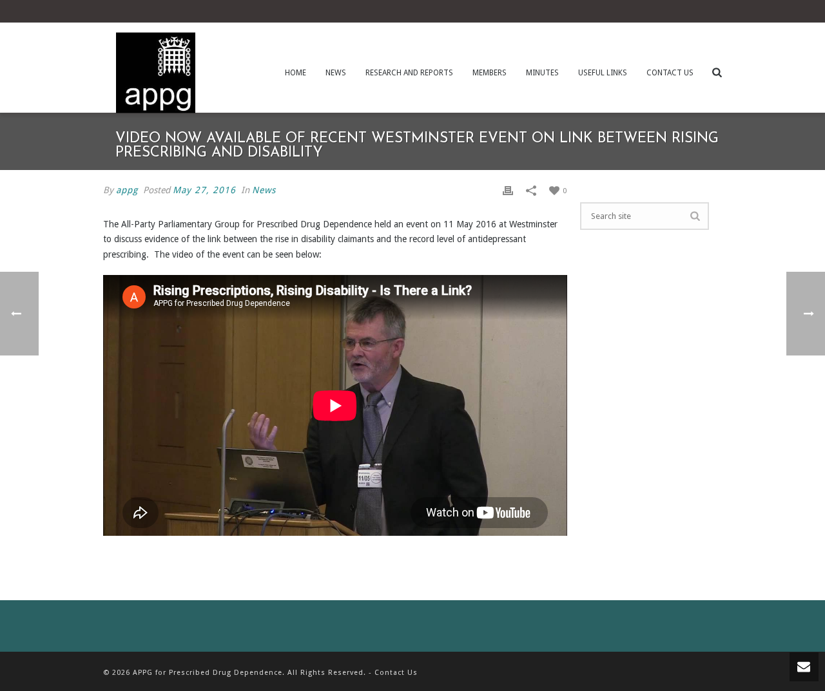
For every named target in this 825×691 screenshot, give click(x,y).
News (335, 72)
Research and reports (409, 72)
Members (489, 72)
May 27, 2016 (204, 190)
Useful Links (602, 72)
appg (127, 190)
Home (295, 72)
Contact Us (670, 72)
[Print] (508, 190)
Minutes (542, 72)
